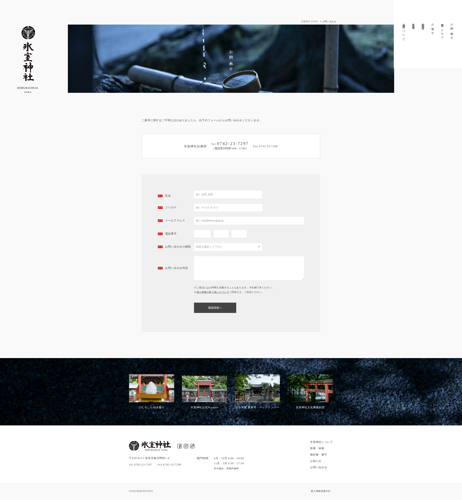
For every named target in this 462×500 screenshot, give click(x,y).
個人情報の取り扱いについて (213, 292)
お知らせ (432, 27)
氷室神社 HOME (309, 21)
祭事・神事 (413, 23)
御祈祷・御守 (423, 23)
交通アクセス (442, 29)
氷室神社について (403, 30)
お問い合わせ (451, 29)
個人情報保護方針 (321, 491)
